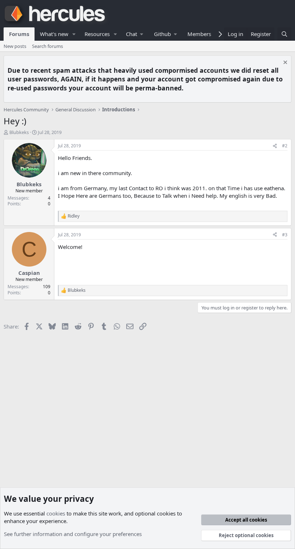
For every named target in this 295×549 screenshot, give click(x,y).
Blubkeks (19, 132)
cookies (55, 513)
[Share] (275, 146)
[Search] (284, 34)
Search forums (47, 46)
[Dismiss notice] (284, 63)
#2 (284, 146)
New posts (15, 46)
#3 (284, 235)
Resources (97, 33)
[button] (74, 34)
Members (199, 33)
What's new (54, 33)
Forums (19, 33)
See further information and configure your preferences (73, 533)
